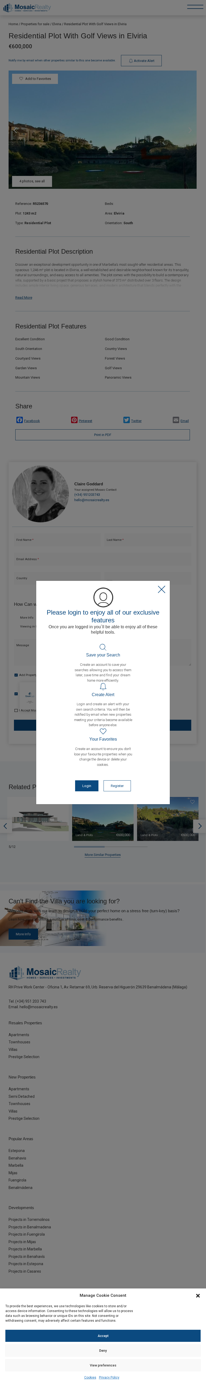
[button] (198, 1295)
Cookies (90, 1377)
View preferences (103, 1365)
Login (86, 786)
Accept (103, 1336)
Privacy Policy (109, 1377)
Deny (103, 1351)
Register (117, 786)
